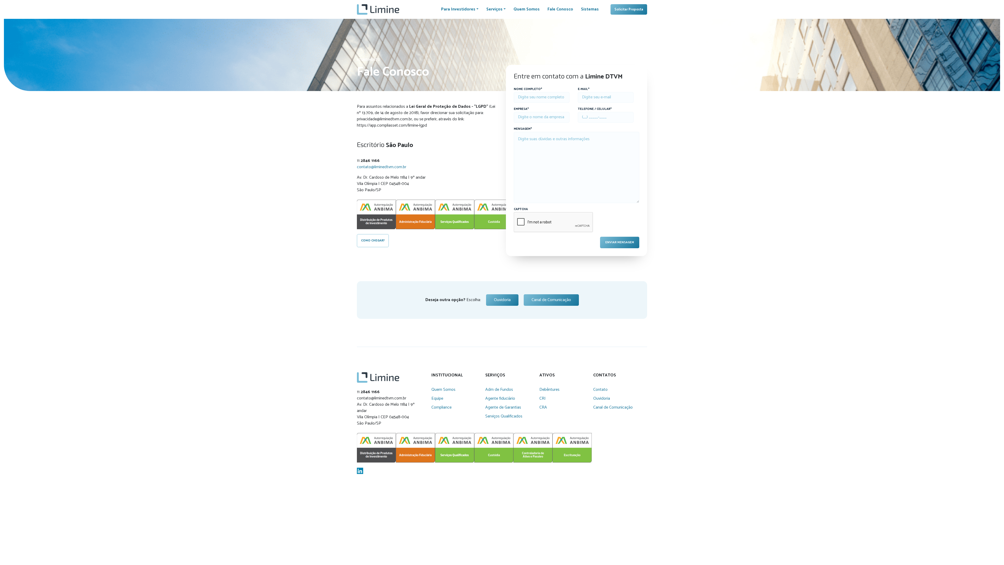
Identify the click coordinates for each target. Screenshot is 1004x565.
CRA (543, 407)
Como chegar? (373, 240)
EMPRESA (521, 109)
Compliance (441, 407)
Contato (600, 389)
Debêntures (549, 389)
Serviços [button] (494, 9)
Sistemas (590, 9)
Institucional (447, 375)
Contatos (604, 375)
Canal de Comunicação (551, 299)
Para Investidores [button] (458, 9)
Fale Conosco (560, 9)
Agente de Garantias (503, 407)
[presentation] (553, 222)
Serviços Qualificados (503, 416)
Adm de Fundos (499, 389)
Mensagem (523, 129)
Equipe (437, 398)
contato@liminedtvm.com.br (381, 167)
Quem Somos (527, 9)
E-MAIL (583, 89)
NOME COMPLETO (528, 89)
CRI (542, 398)
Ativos (547, 375)
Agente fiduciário (500, 398)
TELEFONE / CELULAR (595, 109)
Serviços (495, 375)
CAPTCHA (521, 209)
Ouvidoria (502, 299)
